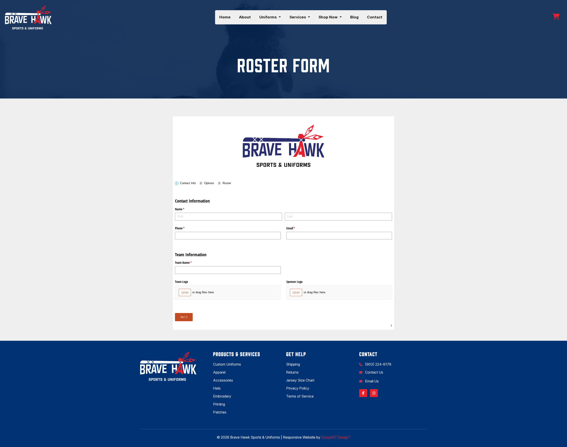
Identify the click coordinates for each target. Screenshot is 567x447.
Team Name (188, 262)
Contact (374, 17)
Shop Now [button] (328, 17)
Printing (219, 404)
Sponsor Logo (294, 282)
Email (295, 228)
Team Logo (181, 282)
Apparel (219, 372)
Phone (185, 228)
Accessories (223, 380)
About (245, 17)
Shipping (293, 364)
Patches (219, 412)
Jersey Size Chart (300, 380)
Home (225, 17)
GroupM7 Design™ (336, 437)
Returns (292, 372)
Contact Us (373, 372)
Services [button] (298, 17)
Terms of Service (300, 396)
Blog (354, 17)
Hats (217, 388)
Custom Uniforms (227, 364)
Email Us (371, 381)
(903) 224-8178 (377, 364)
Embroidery (222, 396)
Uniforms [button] (268, 17)
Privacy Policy (297, 388)
